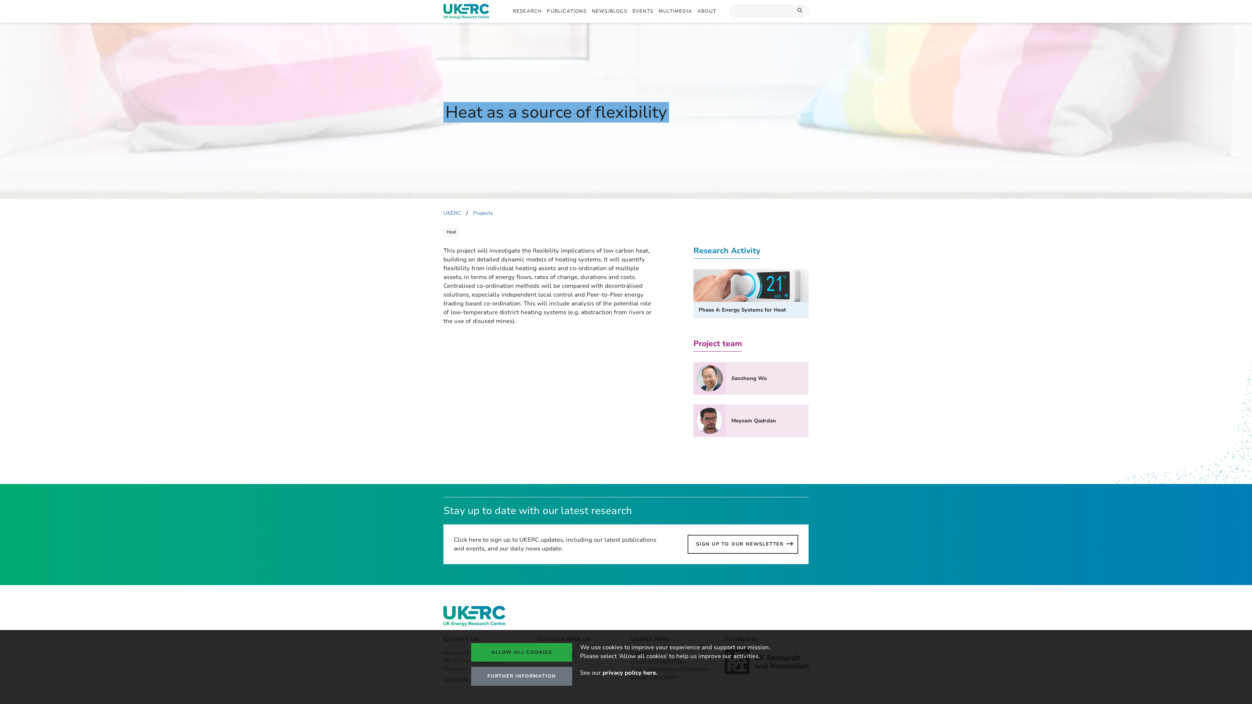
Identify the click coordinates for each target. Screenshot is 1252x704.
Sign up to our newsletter (740, 544)
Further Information (521, 676)
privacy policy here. (630, 673)
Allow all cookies (521, 652)
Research (527, 11)
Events (643, 11)
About (706, 11)
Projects (483, 213)
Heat (451, 232)
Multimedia (675, 11)
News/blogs (609, 11)
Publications (566, 11)
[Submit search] (800, 11)
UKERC (452, 213)
